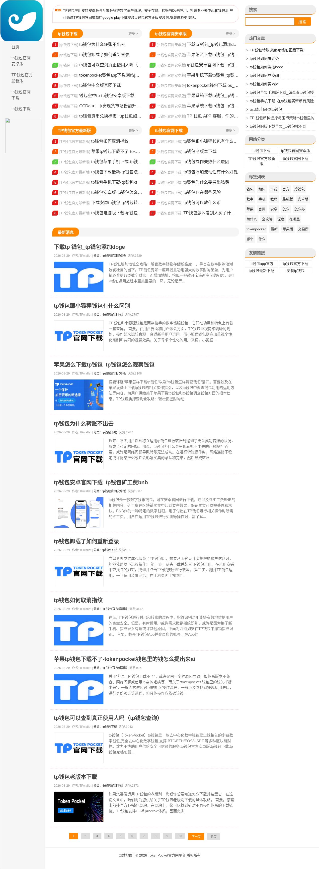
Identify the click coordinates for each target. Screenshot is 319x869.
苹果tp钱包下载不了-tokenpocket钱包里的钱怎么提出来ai (98, 151)
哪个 (249, 239)
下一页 (196, 837)
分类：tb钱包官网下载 (108, 314)
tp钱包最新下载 (261, 270)
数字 (249, 199)
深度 (280, 219)
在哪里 (294, 219)
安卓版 (303, 199)
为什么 (251, 219)
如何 (261, 189)
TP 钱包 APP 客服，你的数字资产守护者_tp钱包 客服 (195, 116)
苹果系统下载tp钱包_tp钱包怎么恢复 (195, 75)
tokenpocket (256, 229)
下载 (273, 189)
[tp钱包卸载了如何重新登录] (79, 571)
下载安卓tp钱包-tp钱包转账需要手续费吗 (98, 202)
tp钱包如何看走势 (264, 58)
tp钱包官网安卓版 (21, 61)
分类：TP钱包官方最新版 (110, 609)
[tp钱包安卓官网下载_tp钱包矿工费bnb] (79, 512)
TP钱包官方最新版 (22, 78)
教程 (273, 199)
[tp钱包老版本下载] (79, 807)
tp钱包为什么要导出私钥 (190, 182)
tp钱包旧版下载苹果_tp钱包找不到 (278, 126)
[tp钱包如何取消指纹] (79, 630)
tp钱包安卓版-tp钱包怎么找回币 (98, 192)
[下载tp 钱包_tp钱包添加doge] (79, 277)
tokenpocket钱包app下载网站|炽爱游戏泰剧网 (98, 75)
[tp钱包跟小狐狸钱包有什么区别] (79, 336)
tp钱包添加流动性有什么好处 (195, 172)
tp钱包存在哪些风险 (186, 192)
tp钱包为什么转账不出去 (89, 44)
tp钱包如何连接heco (266, 67)
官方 (285, 189)
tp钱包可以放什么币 (186, 202)
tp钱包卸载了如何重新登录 (91, 54)
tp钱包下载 (21, 109)
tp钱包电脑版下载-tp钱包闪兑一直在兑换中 (98, 213)
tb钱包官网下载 (21, 95)
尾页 (214, 837)
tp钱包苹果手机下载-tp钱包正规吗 (98, 161)
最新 (274, 229)
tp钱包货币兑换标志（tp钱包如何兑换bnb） (98, 116)
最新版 (287, 199)
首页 (15, 47)
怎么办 (299, 209)
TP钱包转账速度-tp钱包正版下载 (277, 50)
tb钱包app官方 (261, 263)
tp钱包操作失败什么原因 (190, 161)
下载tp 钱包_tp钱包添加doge (195, 44)
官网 (261, 209)
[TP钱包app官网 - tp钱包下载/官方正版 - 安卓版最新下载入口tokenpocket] (22, 20)
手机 (261, 199)
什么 (261, 239)
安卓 (273, 209)
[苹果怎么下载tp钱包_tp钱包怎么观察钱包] (79, 394)
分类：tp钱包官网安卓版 (109, 255)
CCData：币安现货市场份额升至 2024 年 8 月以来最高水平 (98, 106)
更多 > (133, 33)
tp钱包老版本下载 (184, 151)
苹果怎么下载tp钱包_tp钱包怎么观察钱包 (195, 54)
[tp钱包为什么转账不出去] (79, 457)
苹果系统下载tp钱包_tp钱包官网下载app (195, 106)
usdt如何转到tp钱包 (266, 109)
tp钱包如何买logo (264, 84)
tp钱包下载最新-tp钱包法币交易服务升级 (98, 172)
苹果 (249, 209)
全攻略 (267, 219)
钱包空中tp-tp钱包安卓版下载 (94, 95)
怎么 (285, 209)
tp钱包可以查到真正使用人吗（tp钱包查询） (98, 65)
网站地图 (126, 855)
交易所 (303, 229)
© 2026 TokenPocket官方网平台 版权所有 (168, 855)
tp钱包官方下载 (295, 263)
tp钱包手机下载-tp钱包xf (95, 182)
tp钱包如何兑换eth (265, 75)
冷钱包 (299, 189)
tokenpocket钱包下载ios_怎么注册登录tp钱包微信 (195, 85)
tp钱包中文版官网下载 (87, 85)
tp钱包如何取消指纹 (91, 141)
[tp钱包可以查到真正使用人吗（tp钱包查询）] (79, 748)
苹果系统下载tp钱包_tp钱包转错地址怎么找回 (195, 95)
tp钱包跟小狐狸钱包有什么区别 (195, 141)
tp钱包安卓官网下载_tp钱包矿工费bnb (195, 65)
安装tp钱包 (296, 270)
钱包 (249, 189)
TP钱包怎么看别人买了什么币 (195, 213)
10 (180, 836)
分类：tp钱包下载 (105, 432)
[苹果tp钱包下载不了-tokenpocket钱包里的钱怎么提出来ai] (79, 689)
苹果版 (288, 229)
